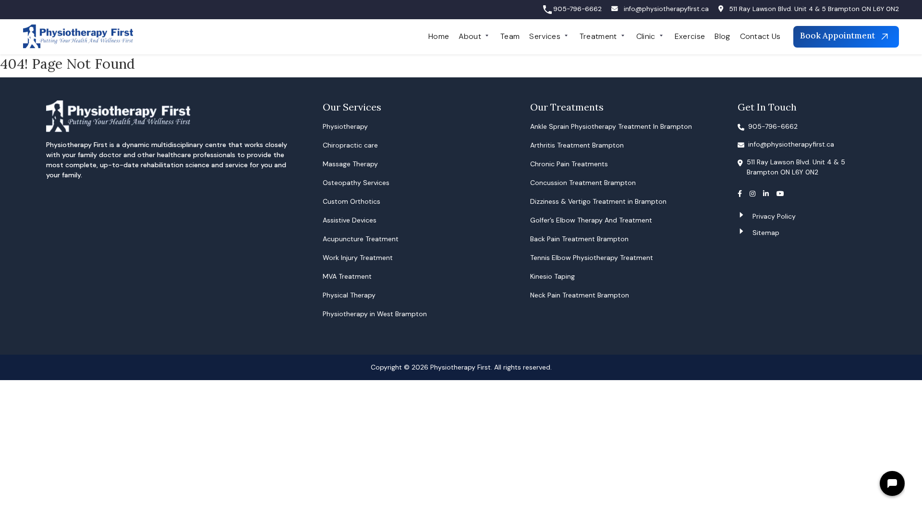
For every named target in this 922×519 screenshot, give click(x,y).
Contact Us (760, 36)
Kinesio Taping (552, 276)
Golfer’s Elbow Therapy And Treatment (591, 220)
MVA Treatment (347, 276)
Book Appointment (838, 36)
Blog (722, 36)
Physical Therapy (349, 295)
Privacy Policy (774, 216)
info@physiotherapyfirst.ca (666, 9)
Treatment (598, 36)
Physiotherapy (345, 126)
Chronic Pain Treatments (569, 164)
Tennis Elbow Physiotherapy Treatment (591, 257)
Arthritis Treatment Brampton (577, 145)
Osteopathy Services (356, 182)
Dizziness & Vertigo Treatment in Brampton (598, 201)
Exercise (690, 36)
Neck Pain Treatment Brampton (579, 295)
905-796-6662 (577, 9)
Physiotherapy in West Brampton (375, 313)
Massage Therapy (350, 164)
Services (544, 36)
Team (510, 36)
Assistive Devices (349, 220)
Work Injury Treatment (358, 257)
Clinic (645, 36)
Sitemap (765, 232)
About (470, 36)
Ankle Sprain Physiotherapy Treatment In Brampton (611, 126)
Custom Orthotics (351, 201)
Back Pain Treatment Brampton (579, 239)
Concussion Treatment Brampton (583, 182)
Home (438, 36)
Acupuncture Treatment (361, 239)
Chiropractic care (350, 145)
